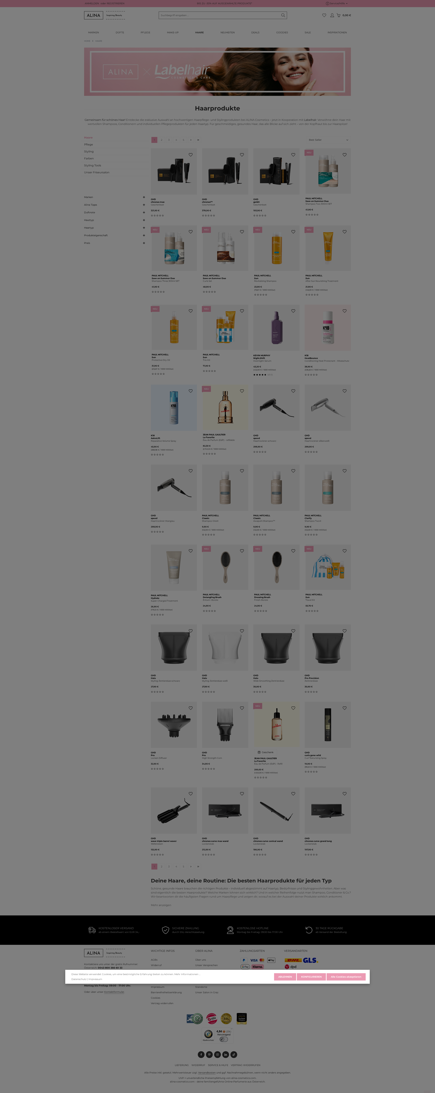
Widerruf (156, 965)
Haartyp (89, 227)
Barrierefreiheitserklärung (166, 992)
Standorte (201, 986)
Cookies (155, 997)
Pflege (88, 144)
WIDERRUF (198, 1065)
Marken (88, 197)
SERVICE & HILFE (218, 1065)
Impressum (157, 986)
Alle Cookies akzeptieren (346, 976)
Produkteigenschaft (96, 235)
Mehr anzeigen (161, 905)
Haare (88, 137)
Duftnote (89, 212)
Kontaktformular (114, 991)
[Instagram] (217, 1054)
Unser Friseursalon (96, 172)
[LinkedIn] (225, 1054)
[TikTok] (233, 1054)
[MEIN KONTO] (332, 15)
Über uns (200, 959)
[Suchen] (283, 15)
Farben (89, 158)
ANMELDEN (92, 3)
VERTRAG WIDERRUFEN (245, 1065)
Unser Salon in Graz (206, 992)
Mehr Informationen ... (187, 974)
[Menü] (232, 1030)
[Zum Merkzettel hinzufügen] (190, 154)
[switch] (224, 1039)
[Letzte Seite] (198, 140)
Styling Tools (92, 165)
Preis (87, 243)
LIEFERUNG (182, 1065)
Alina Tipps (90, 204)
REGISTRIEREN (115, 3)
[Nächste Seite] (191, 140)
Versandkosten (207, 1072)
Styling (89, 151)
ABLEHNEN (285, 976)
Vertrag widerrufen (162, 1003)
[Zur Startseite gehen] (104, 15)
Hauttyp (89, 220)
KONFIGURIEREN (311, 976)
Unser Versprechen (206, 965)
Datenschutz (78, 979)
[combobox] (219, 15)
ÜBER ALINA (203, 950)
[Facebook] (201, 1054)
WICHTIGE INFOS (163, 950)
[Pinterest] (209, 1054)
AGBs (154, 959)
